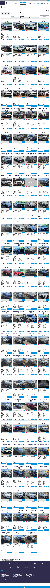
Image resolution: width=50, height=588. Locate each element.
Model (21, 12)
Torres (9, 566)
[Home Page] (7, 3)
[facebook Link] (47, 0)
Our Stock (38, 3)
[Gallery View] (46, 10)
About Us (34, 566)
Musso (1, 564)
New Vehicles (33, 3)
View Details (3, 39)
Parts (26, 566)
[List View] (48, 10)
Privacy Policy (43, 564)
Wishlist (11, 30)
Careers (34, 567)
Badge (30, 12)
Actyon (10, 567)
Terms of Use (43, 566)
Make (11, 12)
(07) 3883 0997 (28, 576)
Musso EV (2, 566)
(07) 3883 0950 (3, 576)
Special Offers (43, 3)
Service (26, 564)
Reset (36, 10)
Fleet (17, 568)
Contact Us (9, 39)
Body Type (2, 15)
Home (30, 3)
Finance (18, 567)
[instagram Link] (48, 0)
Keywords (9, 10)
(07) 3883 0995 (16, 576)
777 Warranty (26, 567)
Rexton (10, 564)
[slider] (19, 17)
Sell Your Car (23, 2)
